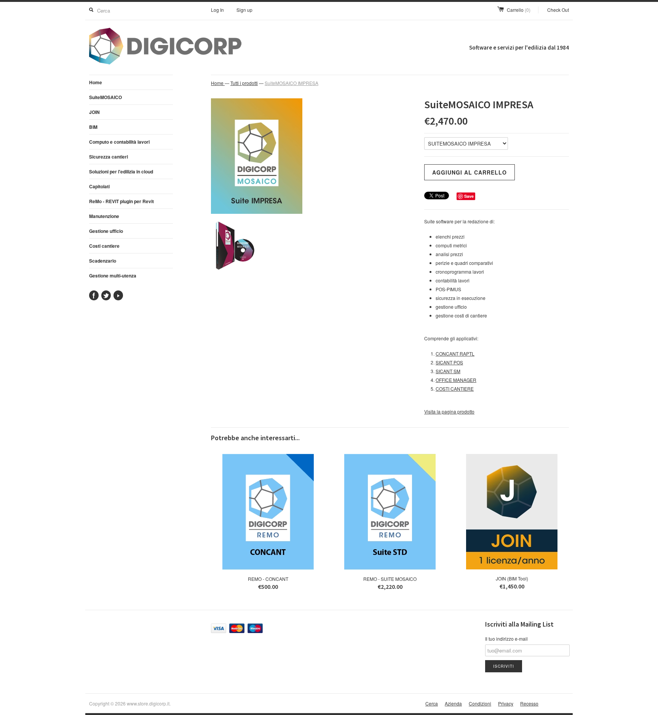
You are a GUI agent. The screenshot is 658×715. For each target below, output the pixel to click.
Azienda (453, 703)
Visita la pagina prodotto (449, 411)
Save (469, 196)
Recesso (529, 703)
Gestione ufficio (106, 231)
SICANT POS (449, 362)
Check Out (558, 9)
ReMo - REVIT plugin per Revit (121, 201)
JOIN (94, 112)
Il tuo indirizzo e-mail (506, 638)
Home (95, 82)
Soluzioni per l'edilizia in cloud (121, 171)
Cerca (431, 703)
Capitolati (99, 186)
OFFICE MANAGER (456, 380)
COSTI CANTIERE (455, 388)
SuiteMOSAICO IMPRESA (291, 83)
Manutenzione (104, 216)
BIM (93, 126)
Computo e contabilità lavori (119, 141)
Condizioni (480, 703)
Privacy (505, 703)
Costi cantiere (104, 245)
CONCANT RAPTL (455, 353)
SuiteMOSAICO (105, 97)
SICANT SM (448, 371)
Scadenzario (102, 260)
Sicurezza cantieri (108, 156)
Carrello (518, 9)
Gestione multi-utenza (112, 275)
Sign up (244, 9)
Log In (217, 9)
